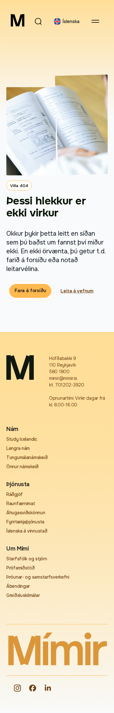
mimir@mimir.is (63, 378)
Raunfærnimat (20, 503)
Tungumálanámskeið (27, 457)
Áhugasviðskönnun (25, 513)
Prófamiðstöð (20, 568)
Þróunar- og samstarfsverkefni (37, 577)
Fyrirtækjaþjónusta (25, 522)
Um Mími (17, 548)
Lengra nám (18, 448)
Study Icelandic (21, 439)
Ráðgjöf (14, 494)
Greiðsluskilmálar (23, 595)
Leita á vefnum (76, 291)
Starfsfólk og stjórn (26, 559)
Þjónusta (17, 484)
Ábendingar (18, 586)
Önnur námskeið (22, 466)
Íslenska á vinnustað (26, 531)
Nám (12, 429)
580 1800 (59, 371)
